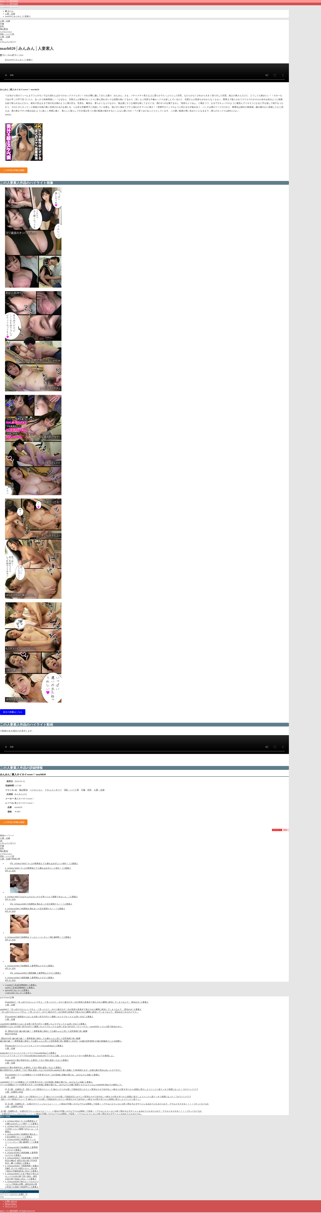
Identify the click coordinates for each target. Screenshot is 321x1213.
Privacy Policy (11, 1204)
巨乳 (2, 26)
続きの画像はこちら (12, 712)
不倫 (2, 24)
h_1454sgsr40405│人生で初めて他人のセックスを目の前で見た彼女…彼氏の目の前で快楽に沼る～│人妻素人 (22, 1176)
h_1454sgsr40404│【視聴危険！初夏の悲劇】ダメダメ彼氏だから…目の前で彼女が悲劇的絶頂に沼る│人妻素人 (22, 1168)
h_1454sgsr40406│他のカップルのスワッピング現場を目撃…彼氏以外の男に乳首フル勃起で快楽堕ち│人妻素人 (22, 1184)
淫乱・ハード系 (7, 34)
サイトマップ (11, 1206)
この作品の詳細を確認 (13, 170)
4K (1, 39)
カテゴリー (5, 1194)
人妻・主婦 (5, 21)
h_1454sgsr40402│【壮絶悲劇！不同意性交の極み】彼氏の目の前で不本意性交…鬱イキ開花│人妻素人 (22, 1160)
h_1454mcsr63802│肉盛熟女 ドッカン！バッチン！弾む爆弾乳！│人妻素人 (21, 1142)
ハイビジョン (6, 31)
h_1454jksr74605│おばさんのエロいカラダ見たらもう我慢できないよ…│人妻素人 (21, 1129)
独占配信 (4, 29)
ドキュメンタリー (8, 42)
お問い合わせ (11, 1201)
